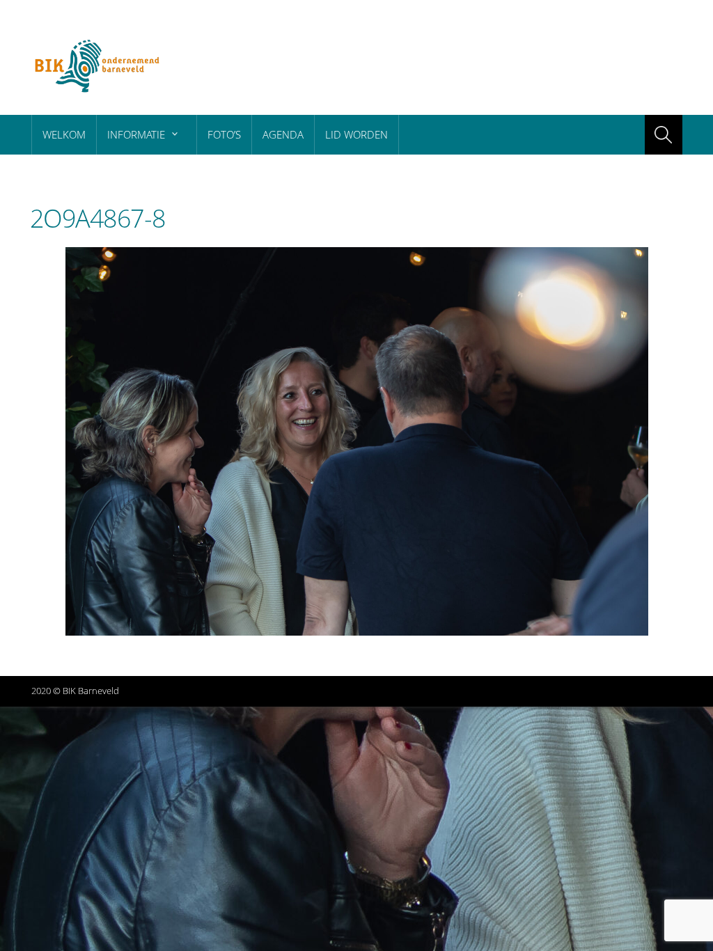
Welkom (64, 134)
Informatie (136, 134)
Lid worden (356, 134)
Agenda (283, 134)
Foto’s (224, 134)
